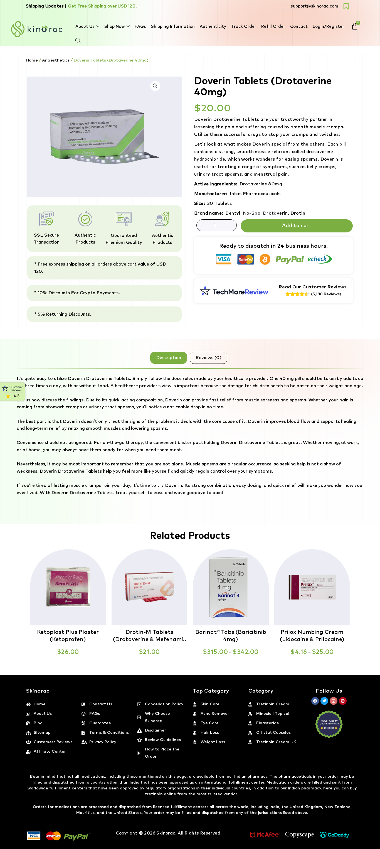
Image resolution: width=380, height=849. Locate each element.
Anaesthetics (56, 60)
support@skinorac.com (314, 6)
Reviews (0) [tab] (208, 357)
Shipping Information (173, 26)
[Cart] (355, 26)
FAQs (140, 26)
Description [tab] (168, 357)
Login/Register (328, 26)
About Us (85, 26)
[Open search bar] (78, 40)
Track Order (243, 26)
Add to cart (296, 225)
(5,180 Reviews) (326, 294)
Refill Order (273, 26)
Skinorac (165, 833)
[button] (379, 845)
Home (32, 60)
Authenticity (213, 26)
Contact (299, 26)
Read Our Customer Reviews (313, 287)
